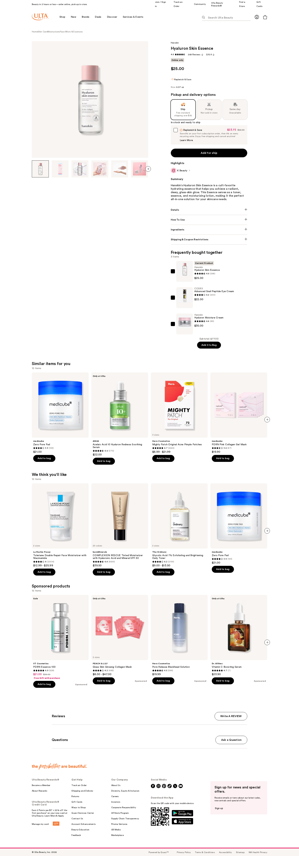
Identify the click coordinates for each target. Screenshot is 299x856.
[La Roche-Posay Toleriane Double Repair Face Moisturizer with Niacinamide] (60, 525)
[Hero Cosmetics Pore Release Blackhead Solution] (179, 635)
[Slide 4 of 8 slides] (99, 168)
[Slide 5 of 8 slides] (119, 168)
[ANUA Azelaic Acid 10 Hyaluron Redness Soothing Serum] (119, 414)
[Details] (209, 210)
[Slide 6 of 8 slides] (139, 168)
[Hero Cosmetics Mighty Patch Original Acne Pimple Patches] (179, 413)
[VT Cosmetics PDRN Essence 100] (60, 637)
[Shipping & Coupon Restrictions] (209, 239)
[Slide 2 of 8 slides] (60, 168)
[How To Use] (209, 220)
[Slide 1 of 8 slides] (40, 168)
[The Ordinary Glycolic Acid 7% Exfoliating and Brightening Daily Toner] (179, 525)
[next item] (148, 169)
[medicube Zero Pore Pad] (60, 413)
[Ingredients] (209, 230)
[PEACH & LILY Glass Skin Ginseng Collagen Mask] (119, 635)
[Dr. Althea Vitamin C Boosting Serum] (238, 635)
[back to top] (288, 845)
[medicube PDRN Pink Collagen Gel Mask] (238, 413)
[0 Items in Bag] (265, 17)
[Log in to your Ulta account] (257, 16)
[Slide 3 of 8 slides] (79, 168)
